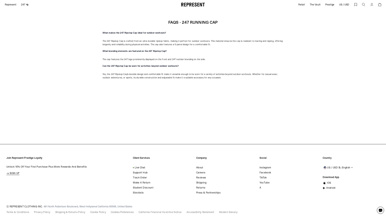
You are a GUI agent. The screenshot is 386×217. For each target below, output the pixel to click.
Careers (200, 172)
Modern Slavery (228, 212)
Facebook (265, 172)
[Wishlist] (356, 4)
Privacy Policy (42, 212)
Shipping (201, 182)
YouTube (265, 182)
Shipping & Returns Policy (70, 212)
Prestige (329, 4)
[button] (364, 4)
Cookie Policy (98, 212)
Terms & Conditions (17, 212)
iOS (329, 182)
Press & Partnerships (208, 192)
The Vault (315, 4)
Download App (331, 177)
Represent (10, 4)
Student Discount (143, 187)
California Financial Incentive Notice (160, 212)
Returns (200, 187)
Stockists (138, 192)
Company (201, 158)
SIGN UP (15, 173)
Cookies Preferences (122, 212)
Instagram (265, 167)
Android (331, 187)
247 (23, 4)
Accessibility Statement (200, 212)
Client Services (141, 158)
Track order (140, 177)
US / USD (344, 4)
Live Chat (140, 167)
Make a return (141, 182)
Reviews (201, 177)
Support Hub (140, 172)
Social (263, 158)
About (199, 167)
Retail (301, 4)
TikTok (263, 177)
